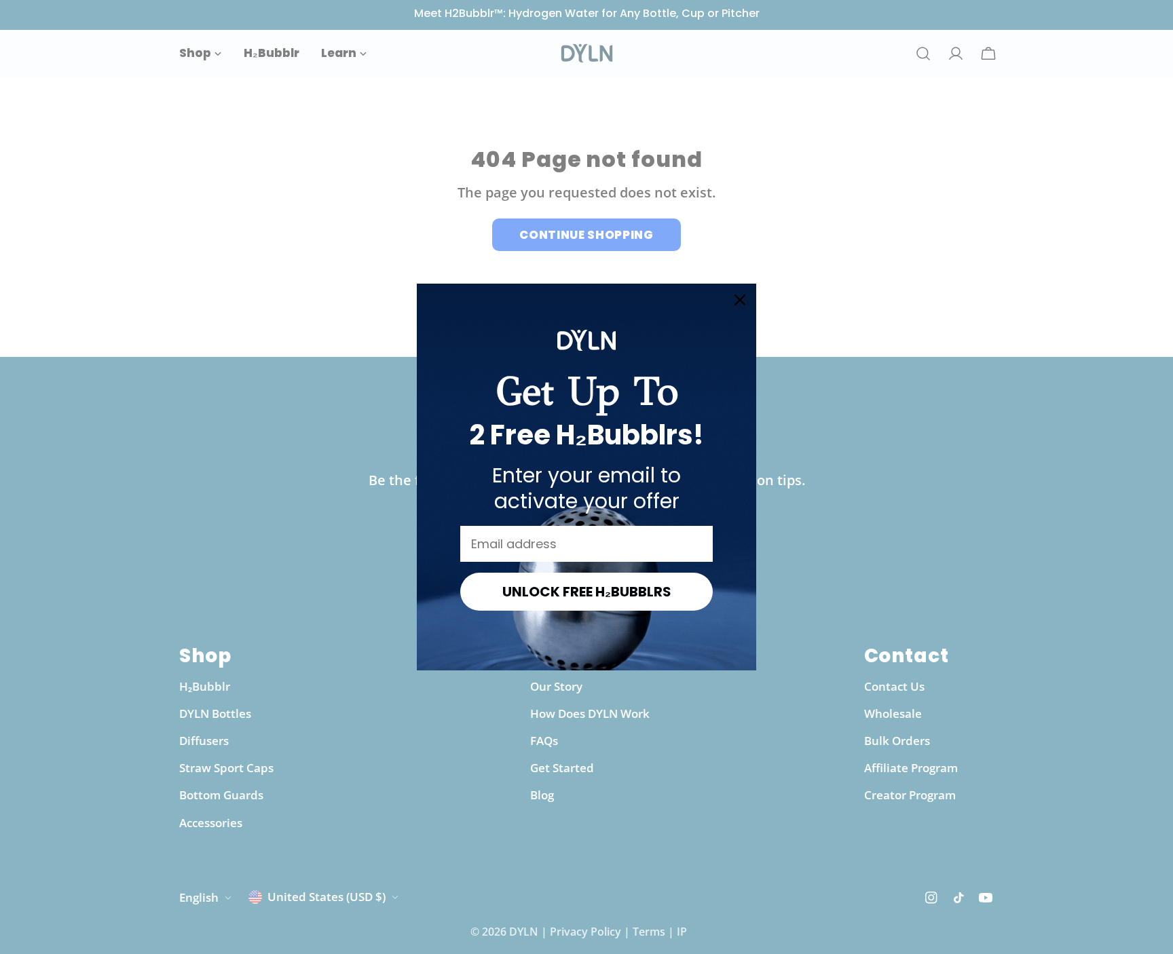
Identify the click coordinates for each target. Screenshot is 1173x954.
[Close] (740, 300)
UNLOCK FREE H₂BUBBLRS (586, 591)
